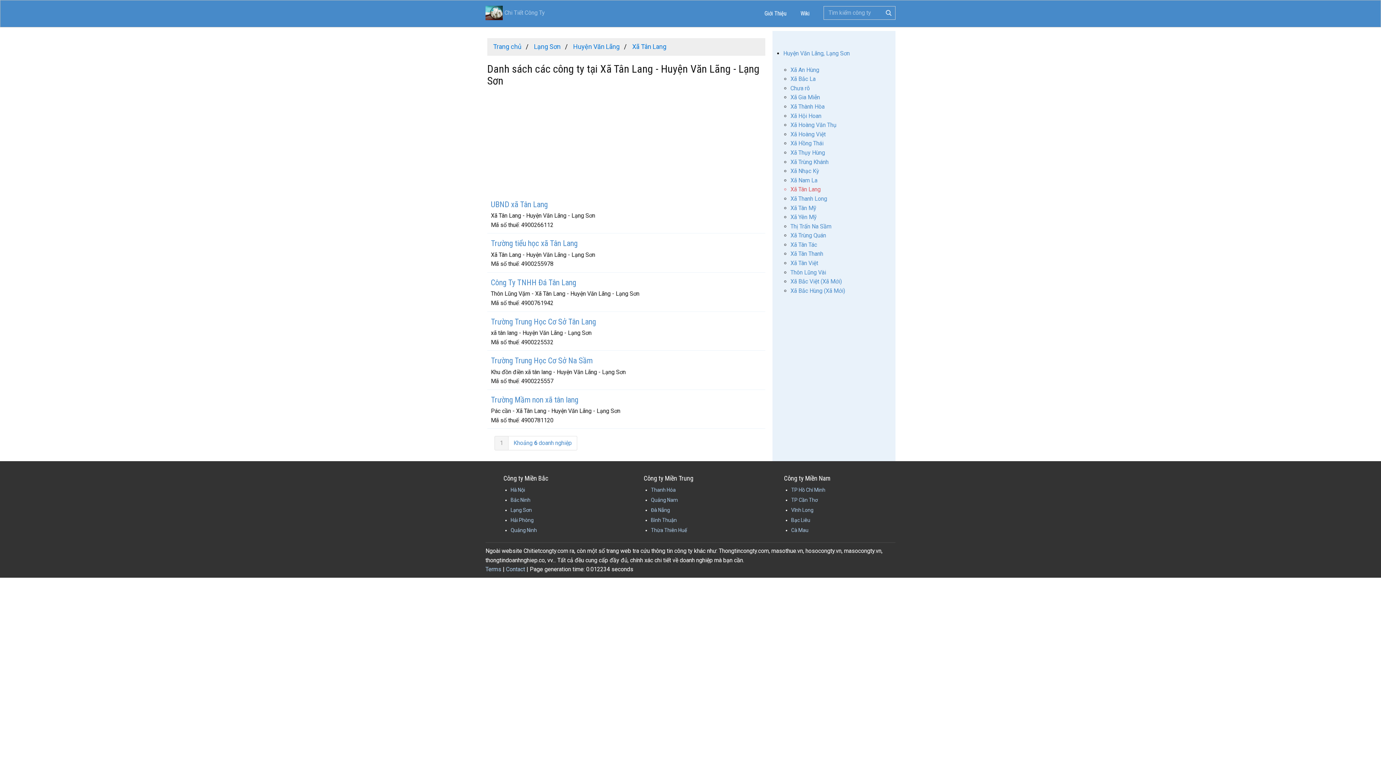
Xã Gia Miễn (805, 97)
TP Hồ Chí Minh (808, 490)
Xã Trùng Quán (808, 235)
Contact (515, 569)
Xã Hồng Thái (807, 143)
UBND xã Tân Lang (519, 204)
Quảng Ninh (524, 530)
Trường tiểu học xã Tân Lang (534, 243)
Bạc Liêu (800, 520)
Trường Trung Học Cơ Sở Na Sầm (542, 360)
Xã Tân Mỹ (803, 208)
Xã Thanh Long (808, 198)
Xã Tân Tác (803, 244)
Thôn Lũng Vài (808, 272)
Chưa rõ (800, 88)
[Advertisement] (626, 144)
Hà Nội (518, 490)
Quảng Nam (664, 500)
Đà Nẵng (660, 510)
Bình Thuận (664, 520)
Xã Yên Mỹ (803, 217)
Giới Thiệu (776, 13)
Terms (493, 569)
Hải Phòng (522, 520)
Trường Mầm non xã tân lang (534, 399)
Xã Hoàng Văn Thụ (813, 125)
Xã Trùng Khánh (809, 162)
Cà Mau (799, 530)
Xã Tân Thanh (806, 253)
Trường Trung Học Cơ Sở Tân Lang (543, 321)
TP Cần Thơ (804, 500)
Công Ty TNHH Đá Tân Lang (533, 282)
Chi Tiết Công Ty (525, 12)
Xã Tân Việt (804, 263)
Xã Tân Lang (805, 189)
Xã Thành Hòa (807, 106)
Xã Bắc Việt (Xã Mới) (816, 281)
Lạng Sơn (521, 510)
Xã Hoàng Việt (808, 134)
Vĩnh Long (802, 510)
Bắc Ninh (520, 500)
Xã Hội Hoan (805, 116)
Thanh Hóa (663, 490)
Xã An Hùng (804, 70)
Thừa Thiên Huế (669, 530)
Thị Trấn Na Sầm (810, 226)
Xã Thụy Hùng (807, 152)
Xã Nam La (803, 180)
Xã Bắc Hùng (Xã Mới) (817, 290)
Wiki (805, 13)
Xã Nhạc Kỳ (804, 171)
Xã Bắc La (803, 79)
